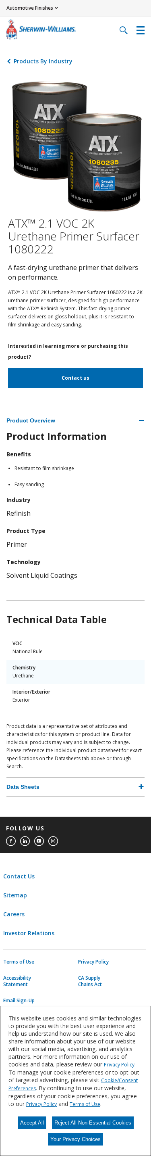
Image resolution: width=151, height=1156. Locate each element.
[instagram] (53, 841)
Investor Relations (28, 933)
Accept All (32, 1123)
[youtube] (39, 841)
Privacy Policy (93, 962)
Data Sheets (22, 787)
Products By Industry (43, 61)
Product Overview (30, 420)
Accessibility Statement (17, 981)
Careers (14, 914)
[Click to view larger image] (75, 145)
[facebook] (11, 841)
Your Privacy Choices (75, 1139)
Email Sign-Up (19, 1000)
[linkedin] (25, 841)
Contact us (75, 377)
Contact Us (19, 876)
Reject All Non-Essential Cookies (92, 1123)
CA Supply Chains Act (90, 981)
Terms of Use (18, 962)
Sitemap (15, 895)
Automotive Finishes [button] (29, 7)
